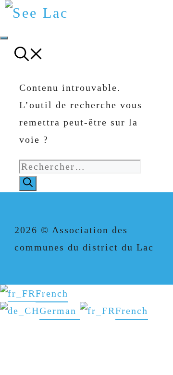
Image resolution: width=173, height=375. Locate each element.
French (52, 293)
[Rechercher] (28, 183)
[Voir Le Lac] (36, 13)
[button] (29, 56)
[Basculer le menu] (4, 38)
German (59, 310)
